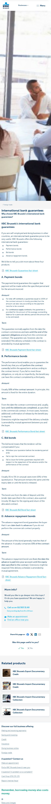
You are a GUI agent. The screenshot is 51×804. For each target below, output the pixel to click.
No (31, 648)
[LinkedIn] (35, 634)
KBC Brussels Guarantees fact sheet (21, 271)
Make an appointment (17, 616)
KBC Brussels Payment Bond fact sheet (23, 350)
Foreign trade (7, 205)
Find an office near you (17, 620)
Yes (22, 648)
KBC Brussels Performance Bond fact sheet (25, 431)
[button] (41, 5)
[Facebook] (27, 634)
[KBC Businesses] (6, 5)
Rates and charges (8, 803)
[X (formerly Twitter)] (31, 634)
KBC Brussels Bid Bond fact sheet (20, 510)
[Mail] (39, 634)
